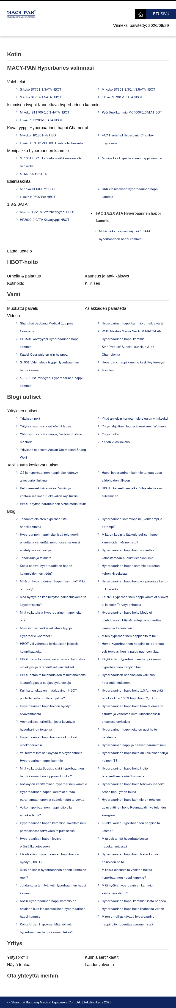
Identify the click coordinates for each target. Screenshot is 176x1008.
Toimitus (108, 370)
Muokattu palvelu (22, 308)
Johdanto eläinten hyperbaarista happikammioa (43, 523)
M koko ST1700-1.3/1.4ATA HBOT (44, 112)
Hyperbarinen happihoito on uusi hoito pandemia (129, 733)
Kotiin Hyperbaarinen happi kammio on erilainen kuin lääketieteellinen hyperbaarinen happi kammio (52, 908)
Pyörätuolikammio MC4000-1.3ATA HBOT (132, 112)
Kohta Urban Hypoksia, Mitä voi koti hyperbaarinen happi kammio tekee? (46, 928)
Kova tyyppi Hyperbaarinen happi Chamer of (47, 127)
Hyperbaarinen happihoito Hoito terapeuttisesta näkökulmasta (125, 772)
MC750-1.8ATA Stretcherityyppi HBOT (47, 212)
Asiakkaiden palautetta (105, 308)
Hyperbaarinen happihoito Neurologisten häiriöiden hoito (131, 858)
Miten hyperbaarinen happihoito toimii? (130, 636)
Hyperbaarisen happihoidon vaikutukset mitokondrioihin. (48, 741)
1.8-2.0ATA (17, 204)
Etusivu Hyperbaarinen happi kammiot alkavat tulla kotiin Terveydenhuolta (135, 600)
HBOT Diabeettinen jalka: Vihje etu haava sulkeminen (132, 492)
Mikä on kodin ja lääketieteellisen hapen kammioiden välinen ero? (131, 538)
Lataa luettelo (19, 251)
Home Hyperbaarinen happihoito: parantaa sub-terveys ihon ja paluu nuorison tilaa (133, 647)
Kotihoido (15, 283)
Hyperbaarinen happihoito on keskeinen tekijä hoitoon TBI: (135, 756)
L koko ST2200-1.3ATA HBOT (41, 120)
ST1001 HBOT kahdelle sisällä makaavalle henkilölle (51, 162)
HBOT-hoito (22, 262)
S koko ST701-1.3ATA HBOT (40, 89)
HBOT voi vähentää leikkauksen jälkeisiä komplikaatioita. (49, 647)
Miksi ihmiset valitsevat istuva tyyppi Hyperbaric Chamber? (46, 632)
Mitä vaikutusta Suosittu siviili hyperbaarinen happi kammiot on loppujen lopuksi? (52, 772)
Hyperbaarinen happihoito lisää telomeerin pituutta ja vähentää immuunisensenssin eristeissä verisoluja (132, 713)
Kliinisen (92, 283)
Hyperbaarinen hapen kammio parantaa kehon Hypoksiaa (131, 569)
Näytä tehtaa (18, 964)
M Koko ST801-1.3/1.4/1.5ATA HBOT (128, 89)
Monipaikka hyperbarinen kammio (38, 150)
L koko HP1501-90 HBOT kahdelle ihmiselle (51, 143)
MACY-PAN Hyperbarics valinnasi (50, 68)
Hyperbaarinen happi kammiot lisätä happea (134, 901)
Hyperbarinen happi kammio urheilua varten (133, 323)
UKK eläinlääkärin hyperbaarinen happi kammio (130, 193)
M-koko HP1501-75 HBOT (39, 135)
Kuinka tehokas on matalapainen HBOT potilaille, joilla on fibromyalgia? (48, 694)
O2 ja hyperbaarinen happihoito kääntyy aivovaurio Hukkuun (49, 476)
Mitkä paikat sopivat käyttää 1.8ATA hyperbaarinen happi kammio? (124, 235)
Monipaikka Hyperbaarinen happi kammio (132, 158)
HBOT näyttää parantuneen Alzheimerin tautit (53, 504)
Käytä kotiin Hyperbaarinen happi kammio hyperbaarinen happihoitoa (132, 663)
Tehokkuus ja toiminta (35, 558)
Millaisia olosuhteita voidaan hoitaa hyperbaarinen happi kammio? (127, 873)
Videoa (13, 315)
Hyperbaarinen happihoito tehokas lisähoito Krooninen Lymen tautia (133, 788)
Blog (11, 511)
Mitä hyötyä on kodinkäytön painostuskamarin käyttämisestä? (53, 600)
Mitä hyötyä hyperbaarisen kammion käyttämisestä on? (128, 889)
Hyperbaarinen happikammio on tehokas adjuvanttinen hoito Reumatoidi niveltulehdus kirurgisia (134, 807)
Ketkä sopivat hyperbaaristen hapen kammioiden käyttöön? (46, 569)
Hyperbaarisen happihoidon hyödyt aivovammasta (45, 710)
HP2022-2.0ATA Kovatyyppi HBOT (44, 220)
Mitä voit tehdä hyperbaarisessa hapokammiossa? (125, 842)
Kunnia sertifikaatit (101, 957)
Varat (13, 294)
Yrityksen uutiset (22, 411)
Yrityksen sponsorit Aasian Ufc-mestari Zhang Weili (53, 453)
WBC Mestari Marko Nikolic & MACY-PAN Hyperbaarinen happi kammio (131, 335)
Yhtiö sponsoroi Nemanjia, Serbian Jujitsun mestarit (51, 438)
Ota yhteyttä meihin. (33, 975)
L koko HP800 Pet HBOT (38, 197)
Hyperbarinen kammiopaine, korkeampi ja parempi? (132, 523)
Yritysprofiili (17, 957)
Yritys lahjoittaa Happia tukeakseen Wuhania (134, 426)
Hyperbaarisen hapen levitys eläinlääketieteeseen (40, 842)
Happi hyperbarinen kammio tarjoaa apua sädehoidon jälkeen (132, 476)
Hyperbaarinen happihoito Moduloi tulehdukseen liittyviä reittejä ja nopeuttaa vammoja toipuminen (132, 620)
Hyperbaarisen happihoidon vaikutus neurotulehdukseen (128, 678)
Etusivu (161, 14)
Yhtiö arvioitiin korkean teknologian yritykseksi (135, 418)
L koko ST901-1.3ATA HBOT (122, 97)
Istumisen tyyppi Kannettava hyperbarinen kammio (53, 104)
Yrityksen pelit (30, 418)
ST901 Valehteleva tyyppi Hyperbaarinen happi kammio (49, 366)
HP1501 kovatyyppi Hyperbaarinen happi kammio (49, 343)
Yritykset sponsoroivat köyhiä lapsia (46, 426)
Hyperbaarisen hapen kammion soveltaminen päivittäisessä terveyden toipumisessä (53, 827)
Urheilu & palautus (24, 276)
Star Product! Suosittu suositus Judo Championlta (128, 350)
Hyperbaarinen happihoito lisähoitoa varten (133, 909)
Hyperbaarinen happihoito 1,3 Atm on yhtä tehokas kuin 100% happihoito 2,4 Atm (132, 694)
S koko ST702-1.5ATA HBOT (40, 97)
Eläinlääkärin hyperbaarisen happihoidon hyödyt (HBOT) (49, 858)
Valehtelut (16, 82)
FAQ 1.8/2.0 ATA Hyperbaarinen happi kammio (128, 217)
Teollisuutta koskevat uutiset (32, 465)
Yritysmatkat (111, 434)
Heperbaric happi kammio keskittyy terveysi (133, 362)
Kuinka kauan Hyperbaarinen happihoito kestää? (131, 827)
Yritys (14, 943)
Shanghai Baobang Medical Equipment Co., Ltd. (46, 1002)
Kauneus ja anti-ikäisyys (107, 276)
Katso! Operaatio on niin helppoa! (44, 354)
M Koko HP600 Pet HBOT (38, 189)
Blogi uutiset (24, 397)
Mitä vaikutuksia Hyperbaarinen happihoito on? (51, 616)
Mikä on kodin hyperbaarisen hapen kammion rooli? (53, 873)
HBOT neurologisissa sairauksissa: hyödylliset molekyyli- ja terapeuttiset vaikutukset (53, 663)
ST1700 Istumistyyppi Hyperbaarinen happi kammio (51, 382)
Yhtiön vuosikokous (116, 442)
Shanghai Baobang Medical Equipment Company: (48, 327)
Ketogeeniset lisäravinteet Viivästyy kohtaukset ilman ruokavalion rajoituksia (49, 492)
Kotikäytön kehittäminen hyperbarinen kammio (53, 784)
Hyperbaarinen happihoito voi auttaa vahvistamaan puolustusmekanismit (128, 554)
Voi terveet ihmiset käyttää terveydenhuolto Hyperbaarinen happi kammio (51, 756)
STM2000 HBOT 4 (33, 174)
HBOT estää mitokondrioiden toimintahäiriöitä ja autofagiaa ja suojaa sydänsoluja (53, 678)
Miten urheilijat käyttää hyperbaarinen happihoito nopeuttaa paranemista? (129, 920)
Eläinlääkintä (18, 181)
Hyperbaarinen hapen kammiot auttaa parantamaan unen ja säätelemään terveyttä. (52, 795)
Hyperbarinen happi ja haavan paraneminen (134, 745)
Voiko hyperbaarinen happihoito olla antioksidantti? (46, 811)
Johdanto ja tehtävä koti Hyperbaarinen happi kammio (53, 889)
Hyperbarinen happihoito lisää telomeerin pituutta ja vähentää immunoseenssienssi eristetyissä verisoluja (50, 542)
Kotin (14, 54)
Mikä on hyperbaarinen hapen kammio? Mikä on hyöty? (52, 585)
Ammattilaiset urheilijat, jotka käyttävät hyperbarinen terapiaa (47, 725)
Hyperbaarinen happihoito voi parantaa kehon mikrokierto (135, 585)
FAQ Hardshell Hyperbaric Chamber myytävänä (128, 139)
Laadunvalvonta (99, 964)
